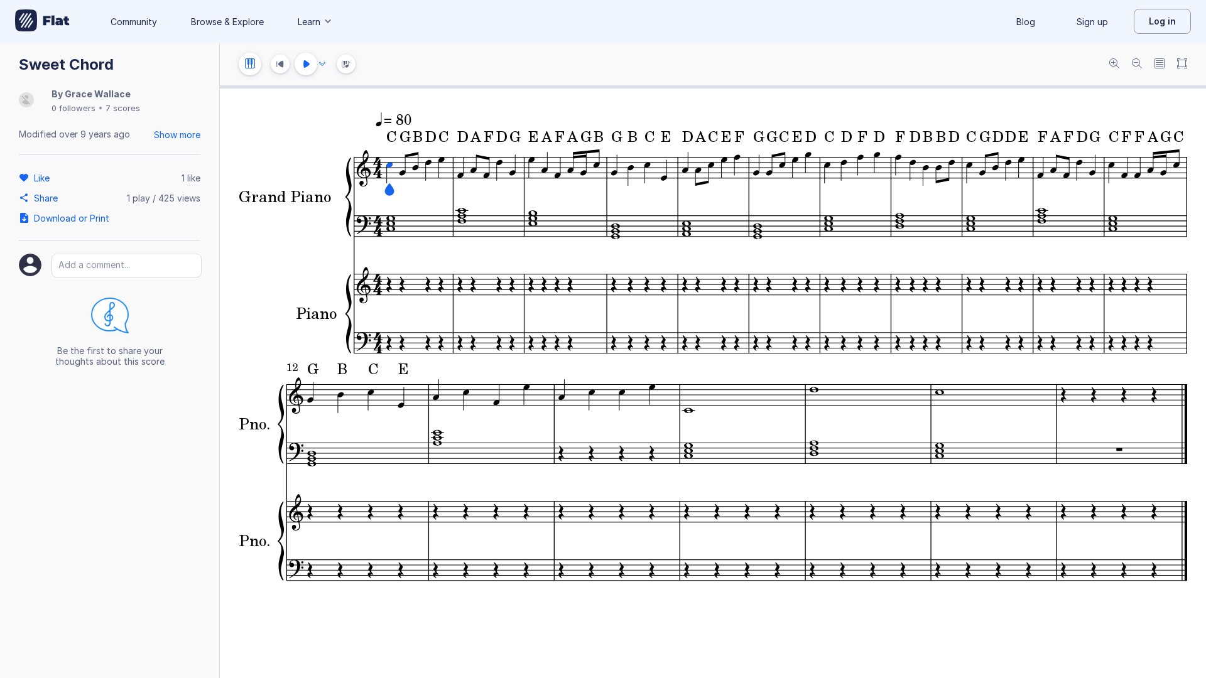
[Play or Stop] (306, 64)
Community (134, 21)
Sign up (1092, 21)
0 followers (73, 108)
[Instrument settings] (250, 64)
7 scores (123, 108)
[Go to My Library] (42, 21)
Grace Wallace (98, 94)
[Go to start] (280, 64)
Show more (177, 134)
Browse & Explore (227, 21)
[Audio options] (322, 64)
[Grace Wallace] (26, 100)
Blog (1025, 21)
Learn (309, 21)
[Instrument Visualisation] (346, 64)
